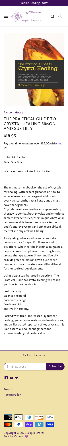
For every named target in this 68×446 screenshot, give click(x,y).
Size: (7, 162)
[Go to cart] (60, 16)
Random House (13, 113)
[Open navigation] (6, 16)
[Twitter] (16, 377)
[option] (34, 69)
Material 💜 (21, 436)
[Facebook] (6, 377)
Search (8, 389)
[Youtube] (11, 377)
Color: (8, 157)
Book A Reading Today (34, 3)
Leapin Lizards (35, 433)
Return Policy (12, 395)
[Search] (52, 16)
